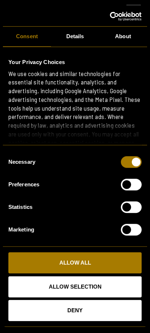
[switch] (131, 184)
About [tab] (123, 36)
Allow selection (75, 287)
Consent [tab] (27, 36)
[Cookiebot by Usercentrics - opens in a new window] (110, 16)
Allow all (75, 262)
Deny (75, 310)
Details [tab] (75, 36)
